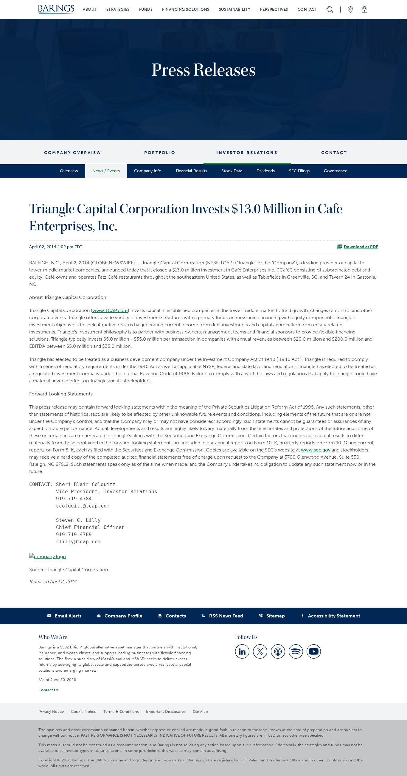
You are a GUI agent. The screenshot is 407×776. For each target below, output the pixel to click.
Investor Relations (247, 152)
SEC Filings (299, 170)
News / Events (106, 170)
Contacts (172, 616)
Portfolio (159, 152)
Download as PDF (361, 246)
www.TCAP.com (110, 310)
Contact (334, 152)
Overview (69, 170)
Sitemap (272, 616)
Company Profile (119, 616)
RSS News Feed (222, 616)
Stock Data (231, 170)
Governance (335, 170)
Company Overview (73, 152)
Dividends (266, 170)
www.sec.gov (315, 450)
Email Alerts (64, 616)
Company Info (147, 170)
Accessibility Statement (330, 616)
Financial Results (191, 170)
